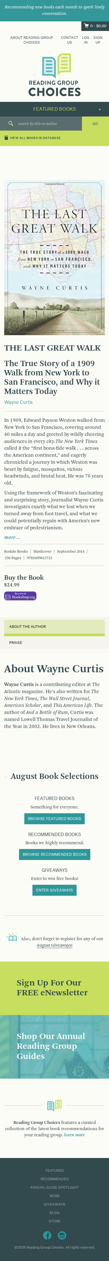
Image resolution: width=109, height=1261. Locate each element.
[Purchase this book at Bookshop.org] (20, 595)
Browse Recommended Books (55, 854)
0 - (98, 26)
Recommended (55, 1179)
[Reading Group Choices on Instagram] (62, 1235)
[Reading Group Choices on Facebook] (47, 1235)
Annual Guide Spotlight (54, 1187)
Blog (54, 1213)
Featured (55, 1170)
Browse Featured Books (54, 819)
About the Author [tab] (27, 626)
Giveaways (54, 1204)
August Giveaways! (54, 945)
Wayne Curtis (18, 402)
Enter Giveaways (54, 890)
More (54, 1196)
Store (55, 1221)
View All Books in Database (35, 138)
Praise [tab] (15, 642)
